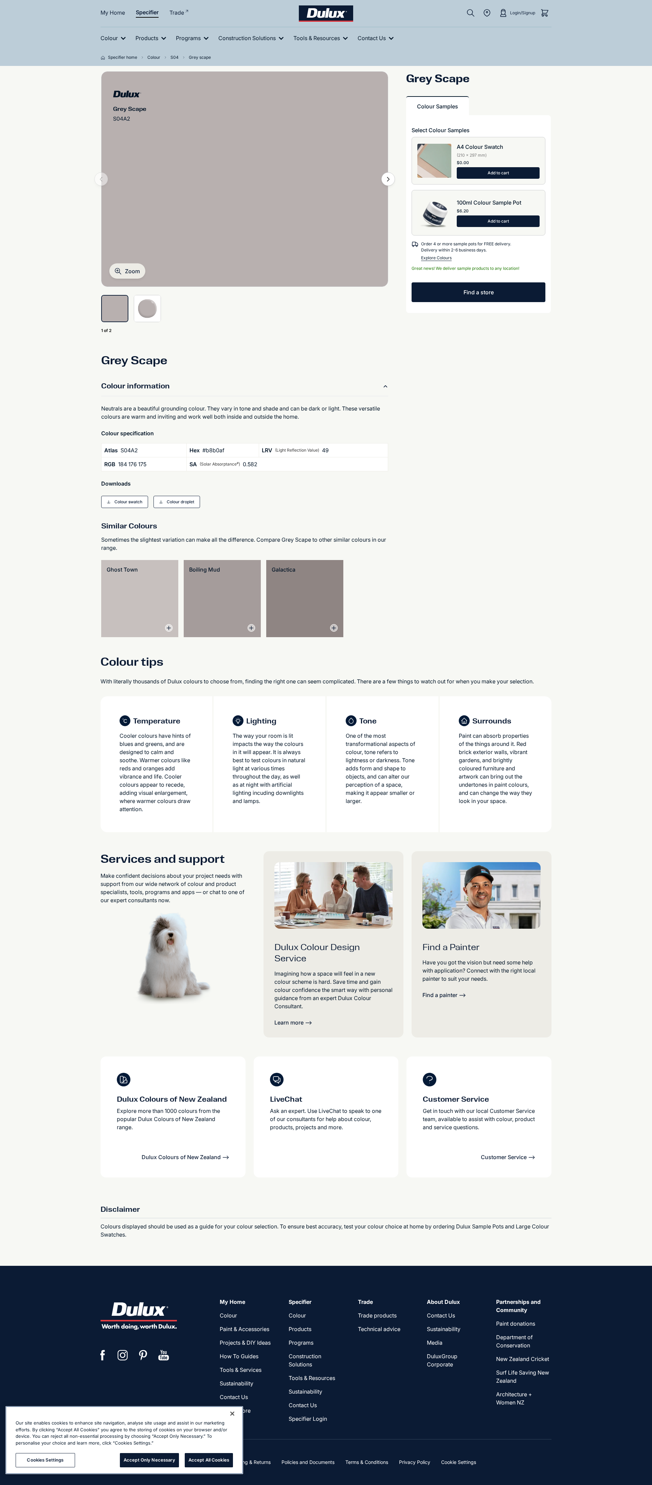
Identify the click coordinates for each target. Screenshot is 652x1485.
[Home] (104, 57)
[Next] (388, 179)
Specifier (147, 12)
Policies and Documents (308, 1462)
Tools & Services (240, 1369)
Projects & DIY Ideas (245, 1342)
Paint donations (515, 1323)
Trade (176, 12)
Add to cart (498, 172)
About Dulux (443, 1301)
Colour (228, 1315)
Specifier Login (308, 1418)
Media (434, 1342)
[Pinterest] (143, 1355)
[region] (124, 1440)
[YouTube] (164, 1355)
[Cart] (544, 13)
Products (300, 1329)
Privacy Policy (414, 1462)
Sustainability (236, 1383)
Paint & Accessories (244, 1329)
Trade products (377, 1315)
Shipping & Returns (249, 1462)
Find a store (479, 292)
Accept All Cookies (208, 1460)
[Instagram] (123, 1355)
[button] (127, 271)
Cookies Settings (45, 1460)
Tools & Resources (312, 1378)
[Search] (470, 13)
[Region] (487, 13)
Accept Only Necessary (149, 1460)
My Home (113, 12)
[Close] (232, 1413)
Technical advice (379, 1329)
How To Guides (239, 1356)
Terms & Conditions (366, 1462)
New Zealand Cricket (522, 1359)
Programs (301, 1342)
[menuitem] (115, 38)
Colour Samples (437, 106)
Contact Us (234, 1397)
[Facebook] (102, 1355)
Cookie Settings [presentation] (458, 1462)
